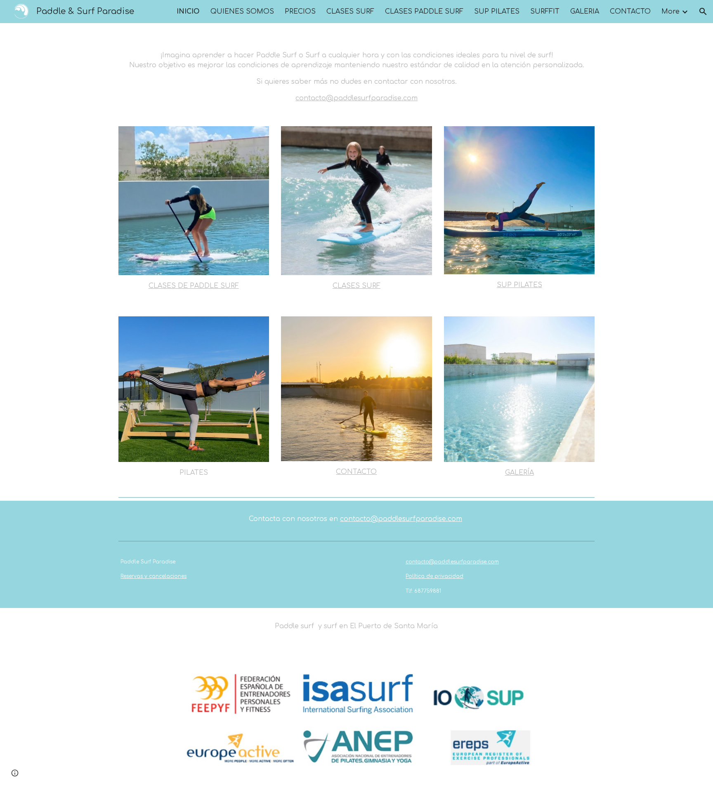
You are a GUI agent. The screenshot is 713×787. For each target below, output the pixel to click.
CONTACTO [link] (630, 11)
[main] (356, 69)
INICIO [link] (188, 11)
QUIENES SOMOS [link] (242, 11)
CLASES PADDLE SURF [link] (424, 11)
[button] (703, 11)
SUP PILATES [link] (496, 11)
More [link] (670, 11)
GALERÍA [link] (584, 11)
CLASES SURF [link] (350, 11)
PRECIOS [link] (300, 11)
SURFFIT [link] (545, 11)
